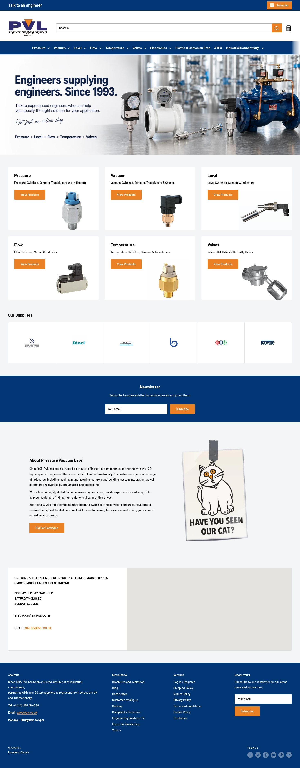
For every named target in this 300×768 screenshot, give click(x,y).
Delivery (117, 706)
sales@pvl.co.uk (27, 712)
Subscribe (282, 5)
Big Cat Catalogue (47, 528)
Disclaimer (180, 718)
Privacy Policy (182, 700)
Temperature (115, 48)
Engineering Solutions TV (128, 718)
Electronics (158, 48)
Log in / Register (184, 682)
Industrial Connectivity (242, 48)
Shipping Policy (183, 688)
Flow (93, 48)
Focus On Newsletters (126, 724)
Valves (137, 48)
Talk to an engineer (25, 5)
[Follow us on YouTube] (273, 755)
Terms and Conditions (187, 706)
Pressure (39, 48)
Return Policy (181, 694)
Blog (115, 688)
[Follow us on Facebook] (250, 755)
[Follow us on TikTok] (281, 755)
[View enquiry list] (288, 29)
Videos (116, 730)
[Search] (277, 27)
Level (78, 48)
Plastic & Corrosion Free (192, 48)
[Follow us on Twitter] (258, 755)
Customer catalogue (125, 700)
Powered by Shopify (18, 752)
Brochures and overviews (128, 682)
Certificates (119, 694)
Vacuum (60, 48)
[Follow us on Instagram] (266, 755)
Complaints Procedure (126, 712)
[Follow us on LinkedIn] (289, 755)
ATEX (218, 48)
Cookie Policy (182, 712)
